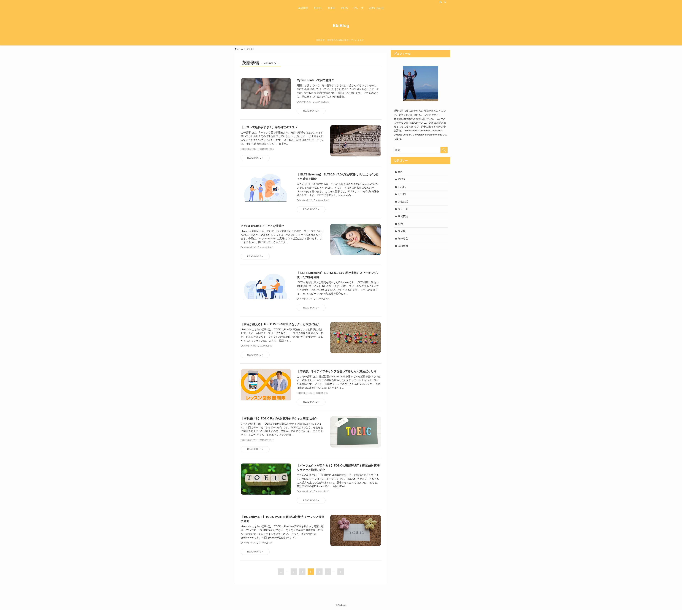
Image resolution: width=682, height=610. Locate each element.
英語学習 (403, 246)
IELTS (401, 179)
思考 (400, 223)
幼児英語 (403, 216)
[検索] (445, 2)
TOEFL (402, 186)
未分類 (401, 231)
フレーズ (403, 209)
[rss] (440, 2)
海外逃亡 (403, 238)
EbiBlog (341, 25)
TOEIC (402, 194)
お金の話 (403, 201)
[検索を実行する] (444, 150)
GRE (400, 172)
